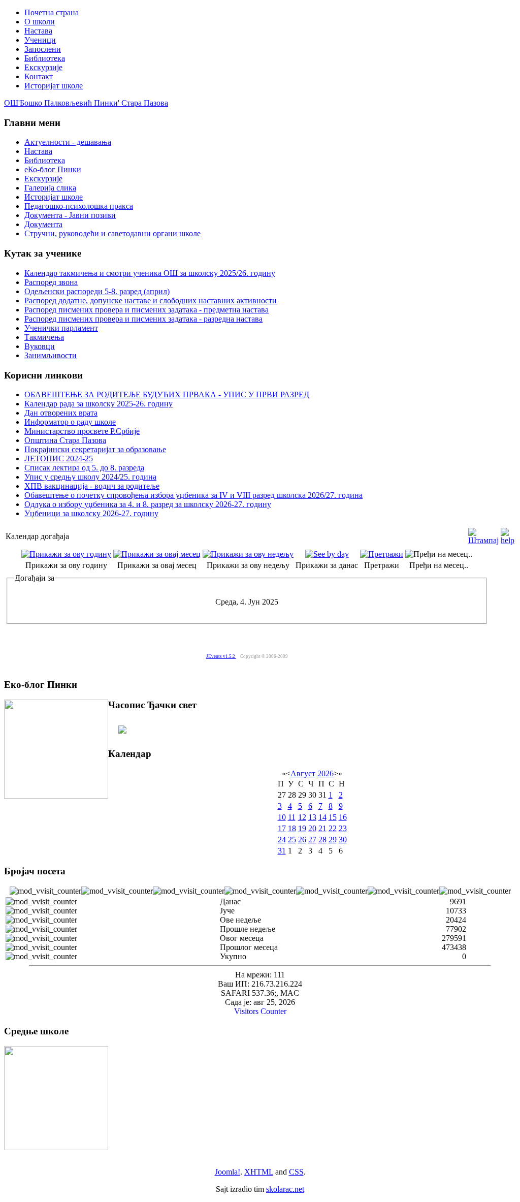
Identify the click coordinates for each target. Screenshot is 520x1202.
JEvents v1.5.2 (221, 656)
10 (282, 817)
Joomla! (227, 1171)
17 (282, 828)
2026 (325, 773)
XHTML (258, 1171)
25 (292, 839)
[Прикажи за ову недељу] (248, 554)
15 (333, 817)
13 (312, 817)
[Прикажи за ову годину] (66, 554)
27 (312, 839)
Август (302, 773)
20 (312, 828)
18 (292, 828)
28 (322, 839)
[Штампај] (483, 533)
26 (302, 839)
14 (322, 817)
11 (292, 817)
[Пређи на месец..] (438, 554)
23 (343, 828)
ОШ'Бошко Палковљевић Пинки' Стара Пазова (86, 103)
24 (282, 839)
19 (302, 828)
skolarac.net (285, 1189)
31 (282, 850)
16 (343, 817)
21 (322, 828)
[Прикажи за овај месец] (157, 554)
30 (343, 839)
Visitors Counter (260, 1011)
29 (333, 839)
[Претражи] (381, 554)
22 (333, 828)
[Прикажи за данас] (327, 554)
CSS (296, 1171)
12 (302, 817)
